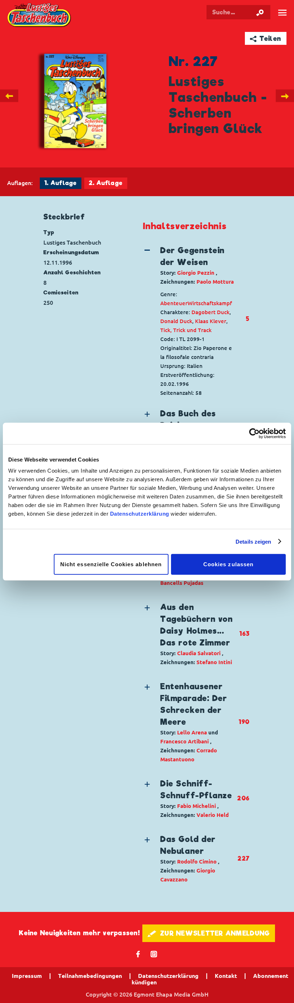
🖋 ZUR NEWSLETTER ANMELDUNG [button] (209, 933)
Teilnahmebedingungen (90, 976)
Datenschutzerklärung (139, 514)
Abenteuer (174, 303)
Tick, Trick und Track (186, 330)
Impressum (27, 976)
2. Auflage (106, 183)
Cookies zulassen (228, 564)
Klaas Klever (210, 321)
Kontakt (226, 976)
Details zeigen (253, 541)
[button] (190, 265)
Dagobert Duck (210, 312)
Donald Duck (176, 321)
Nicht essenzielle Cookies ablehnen (111, 564)
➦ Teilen (265, 38)
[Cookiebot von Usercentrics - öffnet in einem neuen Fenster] (254, 433)
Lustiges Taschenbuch (39, 15)
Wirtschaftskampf (210, 303)
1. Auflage (60, 183)
